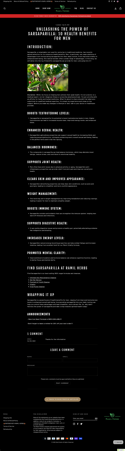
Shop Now (47, 8)
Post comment (62, 383)
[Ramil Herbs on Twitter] (81, 424)
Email (65, 356)
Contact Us (91, 8)
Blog (82, 8)
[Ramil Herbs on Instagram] (74, 424)
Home (38, 8)
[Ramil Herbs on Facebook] (78, 424)
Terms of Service (60, 1)
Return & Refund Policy (21, 1)
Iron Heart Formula (39, 319)
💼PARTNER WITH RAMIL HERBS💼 (41, 1)
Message (31, 365)
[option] (62, 16)
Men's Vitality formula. (71, 245)
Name (29, 356)
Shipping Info (7, 1)
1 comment (59, 25)
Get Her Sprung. (56, 139)
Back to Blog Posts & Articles (63, 399)
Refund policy (71, 1)
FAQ (75, 8)
